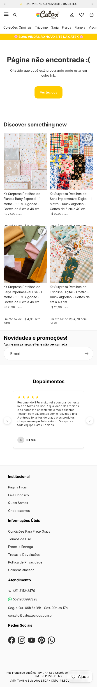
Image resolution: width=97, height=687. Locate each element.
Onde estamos (19, 511)
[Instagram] (21, 640)
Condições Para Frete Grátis (29, 531)
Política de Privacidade (25, 562)
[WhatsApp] (51, 640)
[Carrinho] (92, 15)
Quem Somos (18, 503)
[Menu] (6, 15)
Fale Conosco (18, 495)
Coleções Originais (17, 27)
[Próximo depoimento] (89, 420)
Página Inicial (17, 487)
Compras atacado (21, 570)
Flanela (80, 27)
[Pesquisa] (15, 15)
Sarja (55, 27)
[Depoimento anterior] (7, 420)
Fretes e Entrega (20, 547)
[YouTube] (31, 640)
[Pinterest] (41, 640)
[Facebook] (11, 640)
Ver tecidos (48, 92)
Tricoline (41, 27)
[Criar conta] (86, 354)
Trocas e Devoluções (24, 554)
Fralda (66, 27)
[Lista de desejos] (82, 15)
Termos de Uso (19, 539)
